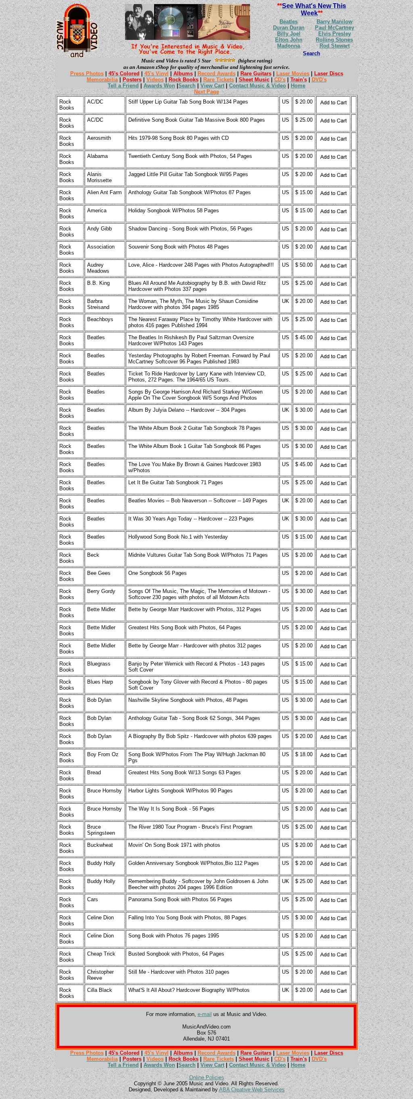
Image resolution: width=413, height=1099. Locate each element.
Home (298, 86)
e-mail (205, 1014)
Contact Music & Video (257, 86)
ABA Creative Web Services (252, 1090)
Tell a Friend (123, 86)
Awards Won (159, 86)
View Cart (212, 86)
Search (187, 86)
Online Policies (206, 1077)
